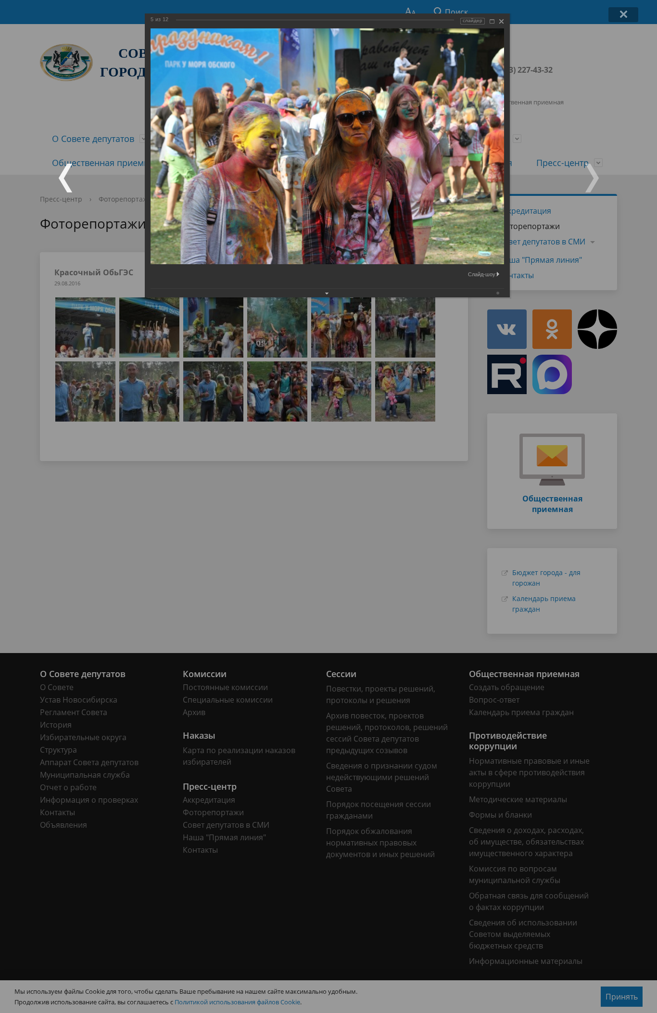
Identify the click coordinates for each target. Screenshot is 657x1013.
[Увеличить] (492, 21)
